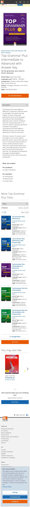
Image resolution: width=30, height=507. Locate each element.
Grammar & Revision (7, 451)
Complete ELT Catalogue (8, 457)
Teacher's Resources (7, 455)
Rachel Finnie (5, 51)
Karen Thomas (6, 53)
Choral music (5, 464)
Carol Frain (14, 51)
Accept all (15, 501)
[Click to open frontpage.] (2, 2)
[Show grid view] (3, 212)
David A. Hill (22, 51)
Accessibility (4, 440)
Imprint (3, 442)
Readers (3, 453)
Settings (15, 492)
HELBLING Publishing (7, 429)
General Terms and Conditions (10, 436)
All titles (15, 342)
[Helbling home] (5, 418)
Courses (3, 449)
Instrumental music (6, 466)
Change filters (16, 336)
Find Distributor (16, 96)
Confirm (20, 4)
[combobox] (8, 4)
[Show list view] (5, 212)
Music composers (6, 432)
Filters (4, 204)
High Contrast (20, 415)
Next (27, 369)
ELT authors (4, 431)
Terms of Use (5, 434)
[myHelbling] (20, 2)
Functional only (15, 497)
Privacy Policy (7, 487)
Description (6, 105)
